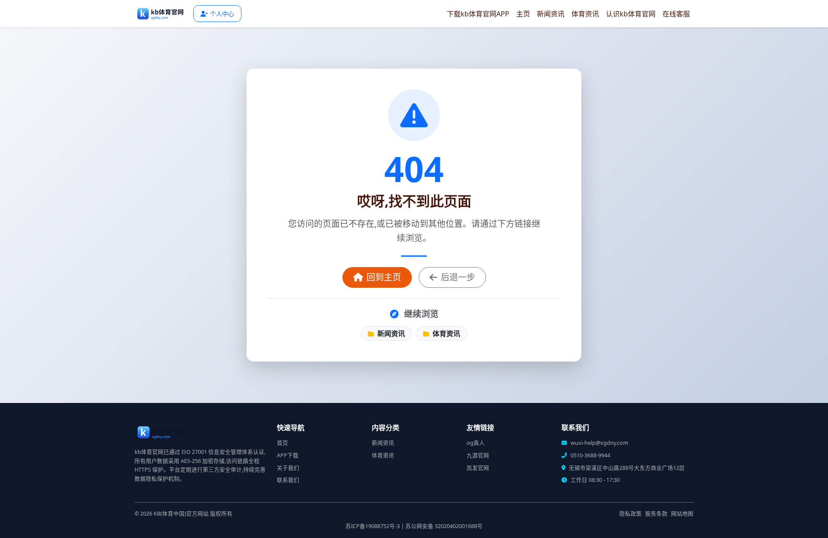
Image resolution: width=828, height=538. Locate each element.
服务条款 (656, 513)
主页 (523, 14)
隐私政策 (630, 513)
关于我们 (288, 468)
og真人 (476, 443)
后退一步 (458, 277)
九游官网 (478, 455)
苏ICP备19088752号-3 (372, 526)
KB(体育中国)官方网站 (181, 513)
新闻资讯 (551, 14)
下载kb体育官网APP (478, 14)
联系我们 (288, 480)
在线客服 (676, 14)
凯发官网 (478, 468)
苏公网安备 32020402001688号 (444, 526)
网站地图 (682, 513)
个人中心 (222, 13)
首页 (282, 443)
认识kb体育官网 (631, 14)
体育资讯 (585, 14)
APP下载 (287, 455)
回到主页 (384, 277)
